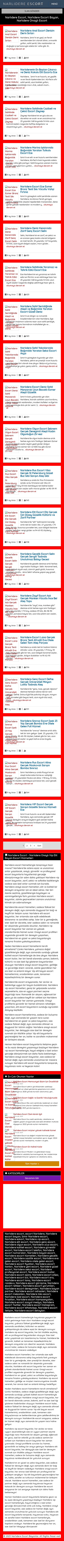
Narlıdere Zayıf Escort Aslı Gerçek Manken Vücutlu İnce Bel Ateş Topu (38, 598)
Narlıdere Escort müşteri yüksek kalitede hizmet (34, 1130)
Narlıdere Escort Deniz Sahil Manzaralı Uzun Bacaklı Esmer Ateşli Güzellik (38, 389)
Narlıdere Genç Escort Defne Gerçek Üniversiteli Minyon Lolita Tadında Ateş (36, 681)
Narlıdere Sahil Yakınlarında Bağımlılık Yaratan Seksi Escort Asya (38, 350)
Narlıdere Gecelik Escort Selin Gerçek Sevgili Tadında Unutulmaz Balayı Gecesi (37, 556)
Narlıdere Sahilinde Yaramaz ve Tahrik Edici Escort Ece (38, 268)
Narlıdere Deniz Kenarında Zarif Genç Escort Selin (35, 229)
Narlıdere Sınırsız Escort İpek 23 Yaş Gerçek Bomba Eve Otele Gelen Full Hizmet (38, 723)
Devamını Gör (32, 1178)
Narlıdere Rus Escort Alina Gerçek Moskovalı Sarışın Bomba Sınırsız (35, 765)
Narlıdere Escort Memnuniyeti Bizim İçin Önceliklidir (36, 1081)
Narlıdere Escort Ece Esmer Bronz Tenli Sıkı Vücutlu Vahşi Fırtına (37, 189)
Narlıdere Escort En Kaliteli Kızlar (27, 1147)
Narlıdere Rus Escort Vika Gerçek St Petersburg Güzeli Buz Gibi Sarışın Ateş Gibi (36, 473)
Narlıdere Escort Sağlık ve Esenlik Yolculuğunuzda (35, 1098)
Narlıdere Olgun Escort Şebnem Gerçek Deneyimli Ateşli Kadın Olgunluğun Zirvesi (38, 431)
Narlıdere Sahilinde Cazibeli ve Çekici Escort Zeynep (38, 110)
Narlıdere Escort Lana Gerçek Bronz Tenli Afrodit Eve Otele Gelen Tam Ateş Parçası (37, 640)
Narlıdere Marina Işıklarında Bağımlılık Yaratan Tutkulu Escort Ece (36, 150)
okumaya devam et (15, 49)
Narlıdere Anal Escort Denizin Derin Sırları (37, 32)
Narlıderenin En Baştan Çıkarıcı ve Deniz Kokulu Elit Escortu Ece (38, 71)
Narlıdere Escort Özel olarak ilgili (27, 1114)
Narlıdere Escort (23, 4)
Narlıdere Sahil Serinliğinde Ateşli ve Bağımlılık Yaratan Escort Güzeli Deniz (36, 309)
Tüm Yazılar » (32, 1163)
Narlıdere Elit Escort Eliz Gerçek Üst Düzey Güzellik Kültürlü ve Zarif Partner (38, 514)
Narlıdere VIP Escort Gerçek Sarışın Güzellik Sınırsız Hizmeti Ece (38, 807)
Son (39, 845)
